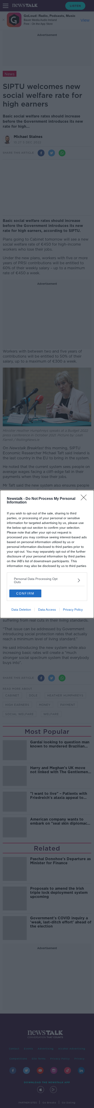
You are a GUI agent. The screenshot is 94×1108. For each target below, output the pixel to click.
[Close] (85, 499)
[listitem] (47, 580)
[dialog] (47, 554)
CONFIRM (25, 593)
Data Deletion (21, 609)
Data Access (47, 609)
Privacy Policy (73, 609)
